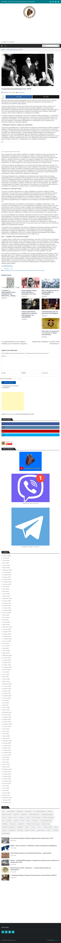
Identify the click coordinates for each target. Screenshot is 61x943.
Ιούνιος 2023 (6, 646)
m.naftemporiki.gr (7, 266)
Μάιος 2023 (6, 648)
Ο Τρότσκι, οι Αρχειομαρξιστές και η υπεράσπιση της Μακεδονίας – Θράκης (8, 293)
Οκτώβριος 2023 (7, 636)
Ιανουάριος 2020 (7, 743)
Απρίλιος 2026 (6, 565)
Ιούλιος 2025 (6, 586)
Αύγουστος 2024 (7, 612)
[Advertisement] (29, 30)
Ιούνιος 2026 (6, 560)
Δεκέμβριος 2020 (7, 717)
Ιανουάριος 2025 (7, 600)
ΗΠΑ (3, 820)
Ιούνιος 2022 (6, 674)
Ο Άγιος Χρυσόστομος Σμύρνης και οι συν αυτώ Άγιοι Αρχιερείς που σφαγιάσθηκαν (29, 314)
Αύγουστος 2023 (7, 641)
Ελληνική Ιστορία (36, 817)
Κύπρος (28, 820)
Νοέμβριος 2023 (7, 634)
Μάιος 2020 (6, 733)
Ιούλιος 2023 (6, 643)
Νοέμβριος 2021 (7, 691)
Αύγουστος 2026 (7, 555)
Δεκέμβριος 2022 (7, 660)
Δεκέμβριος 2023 (7, 631)
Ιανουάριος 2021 (7, 714)
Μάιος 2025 (6, 591)
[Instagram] (53, 2)
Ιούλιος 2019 (6, 757)
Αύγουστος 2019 (7, 755)
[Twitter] (59, 2)
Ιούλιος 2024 (6, 615)
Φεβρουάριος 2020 (7, 740)
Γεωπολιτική (23, 814)
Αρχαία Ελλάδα (10, 811)
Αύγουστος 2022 (7, 669)
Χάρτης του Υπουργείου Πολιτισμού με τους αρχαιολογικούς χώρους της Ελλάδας (27, 1)
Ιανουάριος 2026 (7, 572)
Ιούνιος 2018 (6, 788)
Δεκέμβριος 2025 (7, 574)
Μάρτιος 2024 (6, 624)
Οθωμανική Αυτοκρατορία (8, 827)
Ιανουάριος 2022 (7, 686)
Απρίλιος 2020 (6, 736)
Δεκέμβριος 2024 (7, 603)
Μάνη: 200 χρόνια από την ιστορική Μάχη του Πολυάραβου (50, 292)
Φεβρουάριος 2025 (7, 598)
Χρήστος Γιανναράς (30, 830)
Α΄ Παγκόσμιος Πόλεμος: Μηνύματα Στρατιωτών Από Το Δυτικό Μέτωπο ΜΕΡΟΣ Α (33, 875)
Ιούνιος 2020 (6, 731)
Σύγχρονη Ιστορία (47, 827)
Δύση (15, 817)
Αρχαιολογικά (28, 811)
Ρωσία (39, 827)
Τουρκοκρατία (12, 830)
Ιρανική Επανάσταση (19, 270)
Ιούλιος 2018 (6, 785)
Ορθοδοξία (20, 827)
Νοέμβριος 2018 (7, 776)
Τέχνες (56, 827)
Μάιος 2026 (6, 563)
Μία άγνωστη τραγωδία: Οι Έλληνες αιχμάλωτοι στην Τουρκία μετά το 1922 (31, 838)
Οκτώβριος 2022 (7, 665)
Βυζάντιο (50, 811)
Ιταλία (22, 820)
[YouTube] (56, 2)
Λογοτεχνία (35, 820)
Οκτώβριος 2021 (7, 693)
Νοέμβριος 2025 (7, 577)
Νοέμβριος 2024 (7, 605)
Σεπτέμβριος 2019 (7, 752)
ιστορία (49, 830)
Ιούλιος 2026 (6, 558)
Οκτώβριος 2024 (7, 608)
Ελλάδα (28, 817)
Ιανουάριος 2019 (7, 771)
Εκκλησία (21, 817)
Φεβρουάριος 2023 (7, 655)
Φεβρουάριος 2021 (7, 712)
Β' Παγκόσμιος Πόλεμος (40, 811)
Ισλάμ (26, 270)
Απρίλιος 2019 (6, 764)
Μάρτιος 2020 (6, 738)
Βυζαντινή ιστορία (6, 814)
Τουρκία (4, 830)
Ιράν (13, 270)
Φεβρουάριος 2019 (7, 769)
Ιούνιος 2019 (6, 759)
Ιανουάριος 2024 (7, 629)
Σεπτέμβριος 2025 (7, 582)
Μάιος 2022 (6, 676)
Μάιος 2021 (6, 705)
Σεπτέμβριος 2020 (7, 724)
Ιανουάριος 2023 (7, 657)
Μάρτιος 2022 (6, 681)
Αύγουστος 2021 (7, 698)
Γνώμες (4, 817)
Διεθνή (10, 817)
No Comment (21, 92)
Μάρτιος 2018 (6, 795)
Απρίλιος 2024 (6, 622)
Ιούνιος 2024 (6, 617)
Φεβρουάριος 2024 (7, 627)
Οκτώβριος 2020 (7, 721)
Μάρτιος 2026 (6, 567)
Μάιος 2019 (6, 762)
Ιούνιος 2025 (6, 589)
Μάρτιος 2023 (6, 653)
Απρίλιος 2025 (6, 593)
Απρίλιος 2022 (6, 679)
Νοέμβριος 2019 (7, 748)
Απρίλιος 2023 (6, 650)
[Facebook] (50, 2)
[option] (22, 1)
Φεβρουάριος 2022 (7, 683)
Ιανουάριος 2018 (7, 800)
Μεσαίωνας (13, 824)
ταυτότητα (55, 830)
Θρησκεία (16, 820)
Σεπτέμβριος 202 (7, 802)
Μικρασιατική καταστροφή (33, 824)
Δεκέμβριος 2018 (7, 774)
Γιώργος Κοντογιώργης (47, 814)
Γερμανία (16, 814)
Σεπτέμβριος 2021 (7, 695)
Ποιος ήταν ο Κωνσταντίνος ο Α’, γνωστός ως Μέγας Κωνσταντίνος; (50, 332)
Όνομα (3, 373)
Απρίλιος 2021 (6, 707)
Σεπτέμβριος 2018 (7, 781)
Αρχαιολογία (20, 811)
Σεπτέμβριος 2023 (7, 638)
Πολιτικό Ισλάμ (41, 270)
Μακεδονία (5, 824)
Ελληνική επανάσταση (48, 817)
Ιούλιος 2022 (6, 672)
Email (24, 373)
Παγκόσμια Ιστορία (32, 270)
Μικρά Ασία (21, 824)
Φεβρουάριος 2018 (7, 797)
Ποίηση (27, 827)
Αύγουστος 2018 (7, 783)
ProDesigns (57, 940)
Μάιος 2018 (6, 790)
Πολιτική (33, 827)
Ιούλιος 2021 (6, 700)
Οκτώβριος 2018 (7, 778)
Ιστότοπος (45, 373)
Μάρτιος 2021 (6, 710)
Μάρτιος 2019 (6, 766)
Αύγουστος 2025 (7, 584)
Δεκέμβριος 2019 (7, 745)
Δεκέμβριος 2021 (7, 688)
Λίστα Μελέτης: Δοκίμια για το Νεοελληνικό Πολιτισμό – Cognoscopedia (30, 853)
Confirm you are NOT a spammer (9, 386)
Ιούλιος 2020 (6, 729)
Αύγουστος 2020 (7, 726)
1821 (3, 811)
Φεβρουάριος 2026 (7, 570)
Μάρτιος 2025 (6, 596)
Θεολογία (9, 820)
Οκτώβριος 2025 (7, 579)
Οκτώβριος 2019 (7, 750)
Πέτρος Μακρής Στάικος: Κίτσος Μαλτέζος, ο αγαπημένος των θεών (29, 292)
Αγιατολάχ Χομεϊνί (7, 270)
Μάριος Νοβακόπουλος (46, 820)
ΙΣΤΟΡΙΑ (13, 92)
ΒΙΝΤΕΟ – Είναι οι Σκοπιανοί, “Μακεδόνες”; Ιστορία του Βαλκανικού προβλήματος (33, 845)
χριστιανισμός (5, 833)
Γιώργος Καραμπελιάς (34, 814)
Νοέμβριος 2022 (7, 662)
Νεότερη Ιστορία (46, 824)
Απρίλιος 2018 (6, 793)
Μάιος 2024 (6, 619)
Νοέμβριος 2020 (7, 719)
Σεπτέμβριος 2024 (7, 610)
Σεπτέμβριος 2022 (7, 667)
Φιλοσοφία (20, 830)
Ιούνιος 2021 (6, 702)
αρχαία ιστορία (41, 830)
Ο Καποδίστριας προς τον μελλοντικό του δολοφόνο (50, 312)
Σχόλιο (4, 356)
